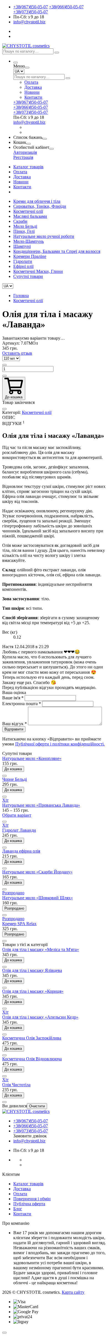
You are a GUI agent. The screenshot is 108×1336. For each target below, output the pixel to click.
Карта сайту (73, 1292)
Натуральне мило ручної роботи (43, 236)
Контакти (33, 97)
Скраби (20, 221)
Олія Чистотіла (16, 1084)
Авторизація (25, 152)
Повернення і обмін (32, 1198)
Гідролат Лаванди (19, 830)
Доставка (33, 87)
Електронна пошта (21, 703)
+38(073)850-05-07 (30, 11)
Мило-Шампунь (28, 241)
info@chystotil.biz (29, 21)
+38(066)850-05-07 (66, 6)
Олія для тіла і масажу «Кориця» (32, 991)
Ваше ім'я (13, 697)
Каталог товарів (28, 166)
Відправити (13, 729)
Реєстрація (23, 157)
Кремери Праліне (29, 256)
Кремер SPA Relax (19, 923)
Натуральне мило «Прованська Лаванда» (41, 805)
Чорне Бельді (14, 779)
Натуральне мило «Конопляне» (31, 758)
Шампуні (22, 246)
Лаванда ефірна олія (21, 851)
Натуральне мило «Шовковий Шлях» (37, 897)
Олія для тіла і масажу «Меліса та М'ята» (40, 949)
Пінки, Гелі (24, 231)
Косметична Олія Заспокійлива (31, 1038)
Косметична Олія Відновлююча (32, 1058)
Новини (32, 92)
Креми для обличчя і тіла (36, 201)
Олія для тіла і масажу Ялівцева (32, 970)
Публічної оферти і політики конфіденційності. (60, 744)
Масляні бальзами (30, 216)
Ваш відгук (14, 723)
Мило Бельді (25, 226)
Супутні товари (28, 276)
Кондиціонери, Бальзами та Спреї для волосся (56, 251)
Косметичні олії (28, 211)
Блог (17, 1208)
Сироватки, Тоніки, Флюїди (39, 206)
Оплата (31, 82)
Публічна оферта (29, 1203)
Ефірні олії (23, 266)
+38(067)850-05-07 (30, 6)
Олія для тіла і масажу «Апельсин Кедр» (40, 1017)
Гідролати (22, 261)
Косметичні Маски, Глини (38, 271)
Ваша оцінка (14, 692)
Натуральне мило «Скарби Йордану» (37, 872)
